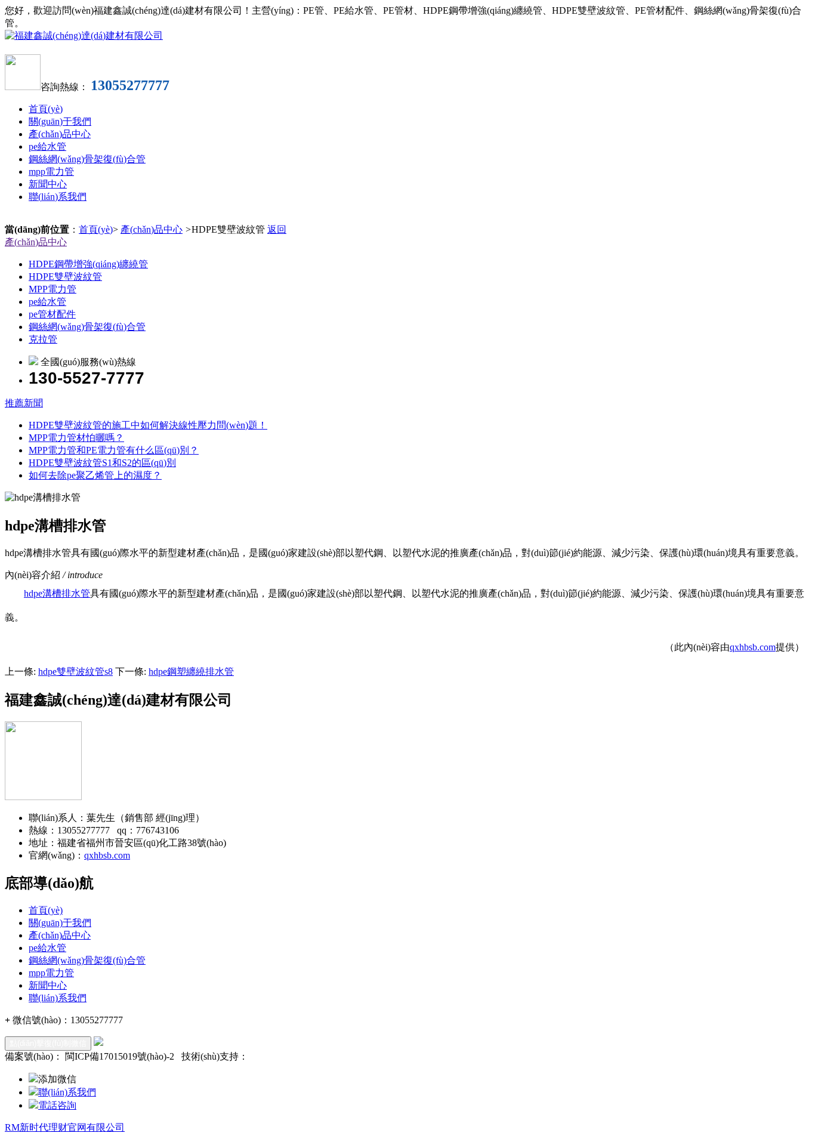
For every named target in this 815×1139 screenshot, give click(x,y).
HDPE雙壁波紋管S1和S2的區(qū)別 (102, 463)
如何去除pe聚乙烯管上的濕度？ (95, 475)
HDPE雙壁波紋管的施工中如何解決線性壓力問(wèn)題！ (148, 425)
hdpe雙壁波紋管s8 (75, 671)
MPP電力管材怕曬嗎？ (76, 438)
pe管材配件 (52, 314)
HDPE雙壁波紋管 (65, 276)
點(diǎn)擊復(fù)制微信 (48, 1043)
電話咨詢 (57, 1105)
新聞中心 (48, 184)
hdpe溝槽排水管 (57, 593)
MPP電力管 (52, 289)
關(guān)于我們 (60, 121)
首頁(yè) (46, 109)
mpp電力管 (51, 171)
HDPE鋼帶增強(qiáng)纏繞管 (88, 264)
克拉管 (43, 339)
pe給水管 (47, 146)
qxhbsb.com (753, 647)
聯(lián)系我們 (58, 197)
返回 (276, 229)
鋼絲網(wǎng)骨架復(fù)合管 (87, 159)
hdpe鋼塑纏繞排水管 (191, 671)
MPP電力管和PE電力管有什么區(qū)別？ (114, 450)
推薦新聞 (24, 403)
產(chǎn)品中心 (60, 134)
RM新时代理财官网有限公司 (65, 1127)
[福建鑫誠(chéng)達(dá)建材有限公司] (84, 35)
